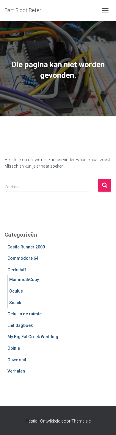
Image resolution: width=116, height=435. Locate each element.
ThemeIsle (81, 421)
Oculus (16, 291)
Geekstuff (16, 269)
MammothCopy (24, 279)
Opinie (13, 348)
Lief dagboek (20, 325)
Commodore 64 (22, 258)
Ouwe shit (16, 359)
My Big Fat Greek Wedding (32, 336)
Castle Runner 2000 (26, 247)
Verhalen (16, 371)
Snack (15, 302)
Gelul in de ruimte (24, 314)
